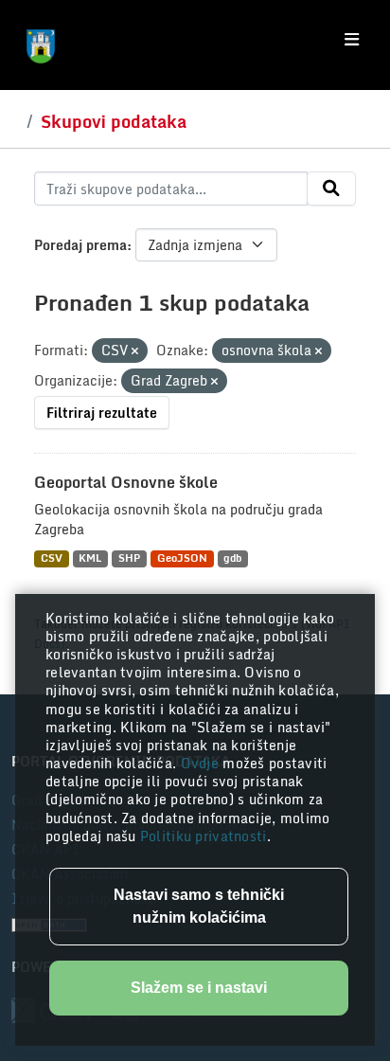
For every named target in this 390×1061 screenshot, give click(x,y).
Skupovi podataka (113, 121)
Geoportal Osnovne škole (126, 482)
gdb (232, 558)
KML (90, 558)
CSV (51, 558)
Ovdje (202, 763)
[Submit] (331, 188)
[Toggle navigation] (351, 39)
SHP (129, 558)
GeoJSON (182, 558)
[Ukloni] (135, 351)
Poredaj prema (80, 245)
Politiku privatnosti (203, 836)
